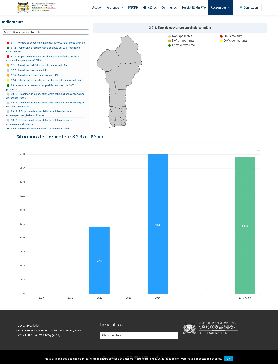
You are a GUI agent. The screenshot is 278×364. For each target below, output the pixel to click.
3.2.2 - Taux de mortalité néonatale (28, 70)
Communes (169, 7)
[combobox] (45, 32)
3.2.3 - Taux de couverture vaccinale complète (34, 75)
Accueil (97, 7)
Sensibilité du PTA (193, 7)
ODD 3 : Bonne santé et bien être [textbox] (22, 32)
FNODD (133, 7)
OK (228, 358)
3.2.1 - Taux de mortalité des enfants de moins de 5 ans (39, 65)
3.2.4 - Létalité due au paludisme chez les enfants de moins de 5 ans (46, 80)
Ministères (149, 7)
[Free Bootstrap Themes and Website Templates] (36, 7)
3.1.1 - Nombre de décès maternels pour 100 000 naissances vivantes (47, 42)
